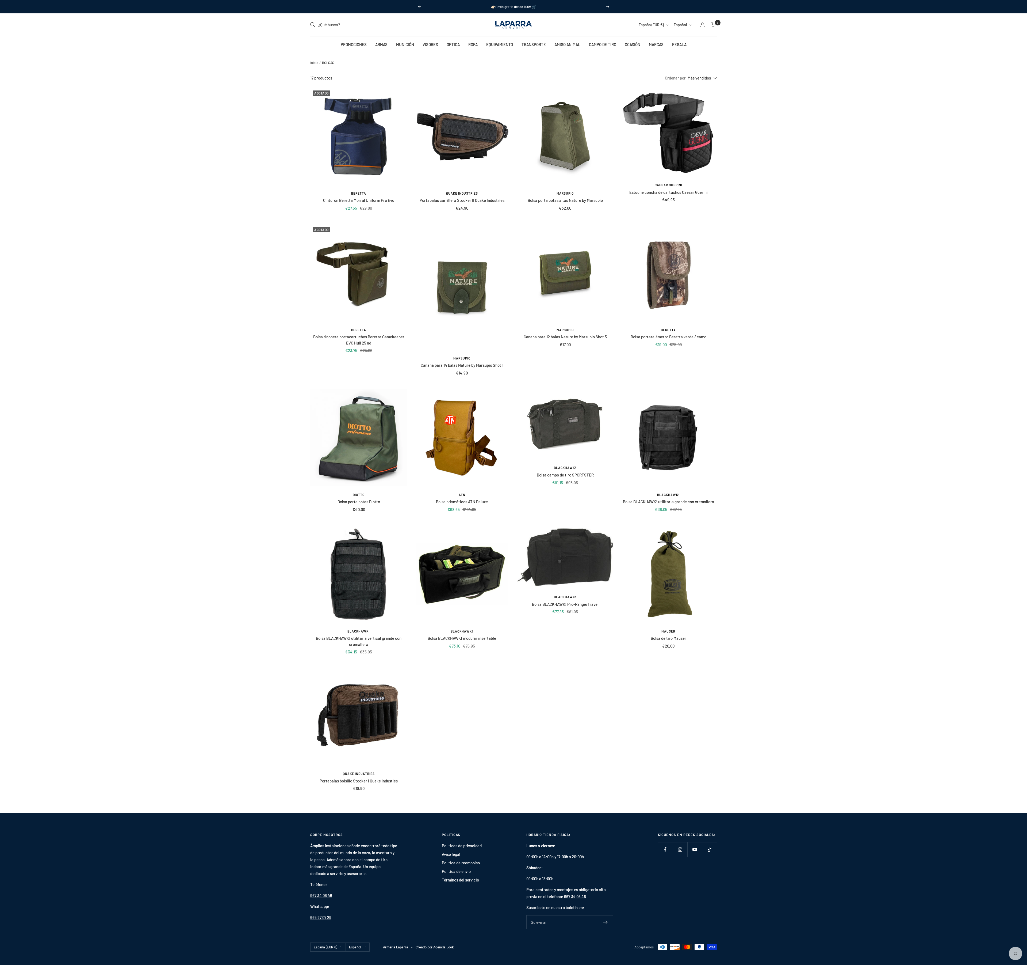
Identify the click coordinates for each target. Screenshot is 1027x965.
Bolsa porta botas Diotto (359, 501)
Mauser (668, 631)
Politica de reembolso (461, 862)
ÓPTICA (453, 44)
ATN (462, 495)
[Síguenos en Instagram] (680, 849)
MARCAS (656, 44)
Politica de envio (456, 871)
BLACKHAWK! (565, 468)
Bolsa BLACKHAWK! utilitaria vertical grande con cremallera (358, 641)
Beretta (358, 193)
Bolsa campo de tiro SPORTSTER (565, 474)
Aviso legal (451, 854)
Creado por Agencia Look (435, 947)
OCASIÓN (632, 44)
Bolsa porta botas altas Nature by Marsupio (565, 200)
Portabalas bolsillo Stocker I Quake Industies (359, 780)
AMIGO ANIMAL (567, 44)
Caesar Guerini (668, 185)
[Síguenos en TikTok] (709, 849)
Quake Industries (462, 193)
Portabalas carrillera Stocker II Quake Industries (462, 200)
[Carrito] (714, 24)
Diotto (359, 495)
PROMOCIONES (354, 44)
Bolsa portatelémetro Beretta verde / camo (668, 336)
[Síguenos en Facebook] (665, 849)
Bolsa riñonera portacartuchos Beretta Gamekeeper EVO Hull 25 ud (358, 339)
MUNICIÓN (405, 44)
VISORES (430, 44)
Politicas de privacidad (462, 845)
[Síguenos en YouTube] (694, 849)
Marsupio (565, 193)
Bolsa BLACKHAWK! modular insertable (462, 638)
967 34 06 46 (321, 895)
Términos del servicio (460, 879)
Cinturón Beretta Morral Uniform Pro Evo (358, 200)
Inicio (314, 62)
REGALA (679, 44)
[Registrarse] (605, 922)
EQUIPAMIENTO (499, 44)
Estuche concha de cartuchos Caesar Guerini (668, 192)
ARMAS (381, 44)
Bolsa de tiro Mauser (668, 638)
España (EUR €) (651, 24)
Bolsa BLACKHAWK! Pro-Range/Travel (565, 604)
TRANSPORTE (534, 44)
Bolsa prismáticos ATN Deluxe (462, 501)
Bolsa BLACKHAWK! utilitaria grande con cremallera (668, 501)
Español (680, 24)
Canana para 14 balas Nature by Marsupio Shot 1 (462, 365)
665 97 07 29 (320, 917)
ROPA (473, 44)
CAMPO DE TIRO (602, 44)
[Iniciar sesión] (702, 24)
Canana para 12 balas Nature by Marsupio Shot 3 (565, 336)
